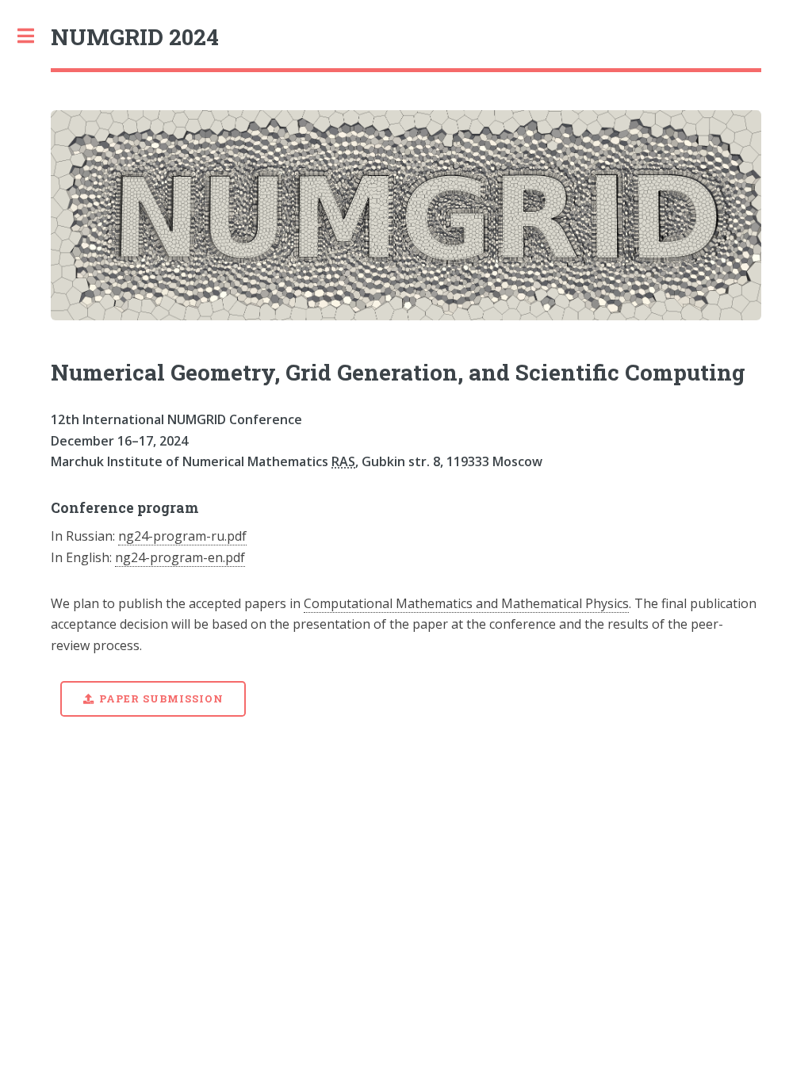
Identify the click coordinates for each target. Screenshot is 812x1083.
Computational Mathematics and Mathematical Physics (466, 603)
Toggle (34, 35)
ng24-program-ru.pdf (182, 536)
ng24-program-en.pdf (180, 557)
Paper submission (161, 698)
